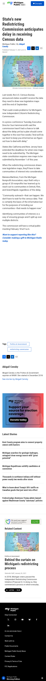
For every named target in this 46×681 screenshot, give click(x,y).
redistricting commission (19, 349)
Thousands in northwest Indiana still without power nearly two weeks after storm (21, 478)
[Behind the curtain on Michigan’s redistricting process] (22, 541)
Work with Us (9, 641)
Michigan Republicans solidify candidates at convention (21, 467)
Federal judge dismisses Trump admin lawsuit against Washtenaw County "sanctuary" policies (22, 499)
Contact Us (9, 636)
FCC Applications (11, 666)
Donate (38, 3)
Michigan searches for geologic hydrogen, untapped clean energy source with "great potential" (20, 455)
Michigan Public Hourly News (15, 651)
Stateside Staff (9, 573)
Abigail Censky (10, 366)
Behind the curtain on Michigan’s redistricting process (21, 564)
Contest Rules (10, 656)
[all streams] (43, 678)
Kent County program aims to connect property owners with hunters (22, 443)
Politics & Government (18, 344)
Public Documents (11, 646)
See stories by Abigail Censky (15, 379)
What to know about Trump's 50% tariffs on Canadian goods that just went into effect (20, 488)
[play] (3, 678)
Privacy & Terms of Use (13, 661)
